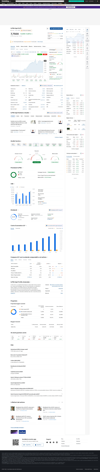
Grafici (17, 46)
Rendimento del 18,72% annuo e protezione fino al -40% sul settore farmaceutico (24, 418)
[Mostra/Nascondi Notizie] (38, 52)
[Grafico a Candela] (11, 52)
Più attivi (67, 98)
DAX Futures (68, 45)
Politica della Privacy (88, 469)
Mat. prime (71, 29)
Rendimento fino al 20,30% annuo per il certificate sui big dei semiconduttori (25, 408)
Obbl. (76, 29)
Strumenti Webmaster (65, 445)
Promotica (24, 336)
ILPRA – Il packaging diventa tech (45, 121)
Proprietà (21, 49)
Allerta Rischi (96, 469)
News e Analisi (24, 46)
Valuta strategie (40, 41)
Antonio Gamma (52, 412)
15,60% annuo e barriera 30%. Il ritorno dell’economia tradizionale (52, 417)
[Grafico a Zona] (14, 52)
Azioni (79, 29)
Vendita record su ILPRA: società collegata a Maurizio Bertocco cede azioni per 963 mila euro (19, 123)
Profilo (17, 49)
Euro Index (68, 53)
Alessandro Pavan (26, 421)
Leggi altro (13, 293)
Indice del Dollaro (69, 51)
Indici (67, 29)
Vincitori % (72, 98)
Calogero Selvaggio (44, 133)
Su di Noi (78, 438)
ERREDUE (34, 336)
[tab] (13, 145)
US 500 (67, 47)
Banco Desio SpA (46, 336)
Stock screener (54, 3)
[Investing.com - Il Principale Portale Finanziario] (6, 1)
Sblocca (60, 33)
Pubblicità (78, 441)
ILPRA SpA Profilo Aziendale (20, 282)
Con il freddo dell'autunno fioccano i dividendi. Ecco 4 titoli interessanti (46, 131)
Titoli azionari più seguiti (72, 134)
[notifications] (95, 1)
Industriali (61, 288)
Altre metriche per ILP (58, 85)
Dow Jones (68, 49)
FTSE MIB (68, 42)
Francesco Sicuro (24, 410)
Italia (62, 293)
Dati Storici (26, 49)
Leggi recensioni (83, 125)
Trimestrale (17, 228)
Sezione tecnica (37, 46)
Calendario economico (46, 3)
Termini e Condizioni (79, 469)
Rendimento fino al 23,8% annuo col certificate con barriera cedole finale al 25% (52, 409)
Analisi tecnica (15, 141)
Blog (62, 438)
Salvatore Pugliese (53, 419)
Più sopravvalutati (76, 156)
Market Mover (69, 95)
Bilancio (30, 46)
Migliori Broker (69, 118)
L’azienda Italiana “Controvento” (18, 130)
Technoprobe (56, 336)
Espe (12, 336)
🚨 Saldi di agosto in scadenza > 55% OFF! (76, 1)
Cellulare (63, 441)
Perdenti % (78, 98)
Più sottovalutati (69, 156)
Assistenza (78, 443)
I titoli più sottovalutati (71, 153)
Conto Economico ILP (18, 225)
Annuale (12, 228)
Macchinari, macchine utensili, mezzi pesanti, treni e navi (56, 285)
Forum (44, 46)
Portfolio (63, 443)
